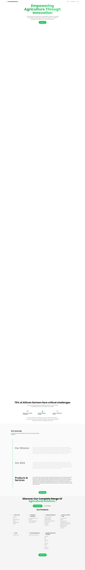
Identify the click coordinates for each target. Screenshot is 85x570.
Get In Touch (42, 554)
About (68, 1)
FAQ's (78, 1)
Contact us (73, 1)
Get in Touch (42, 492)
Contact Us (42, 22)
